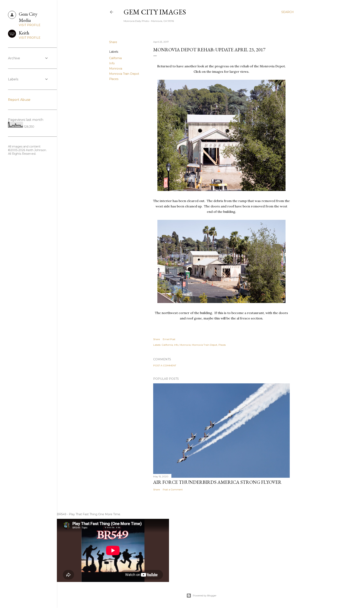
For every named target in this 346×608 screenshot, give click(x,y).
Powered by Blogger (204, 595)
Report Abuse (19, 100)
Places (113, 79)
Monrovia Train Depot (124, 74)
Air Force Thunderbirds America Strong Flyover (217, 482)
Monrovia (115, 68)
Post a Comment (164, 365)
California (115, 58)
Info (112, 63)
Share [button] (113, 42)
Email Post (169, 339)
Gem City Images (155, 12)
